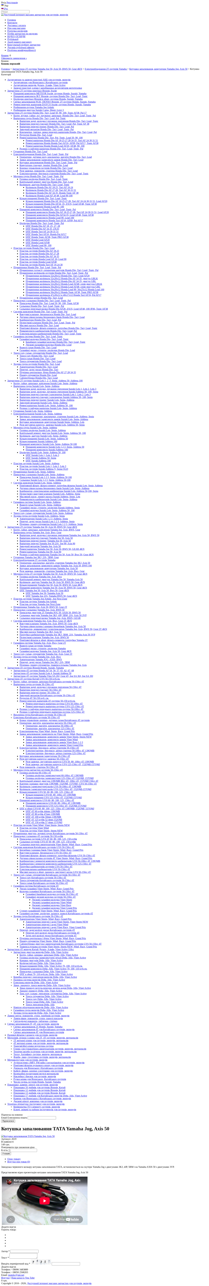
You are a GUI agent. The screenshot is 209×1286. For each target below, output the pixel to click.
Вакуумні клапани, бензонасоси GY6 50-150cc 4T (46, 852)
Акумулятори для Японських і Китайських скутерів (40, 82)
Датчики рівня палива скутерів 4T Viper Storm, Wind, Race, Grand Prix (56, 858)
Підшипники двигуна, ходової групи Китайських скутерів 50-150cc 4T (50, 833)
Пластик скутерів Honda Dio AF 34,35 (39, 256)
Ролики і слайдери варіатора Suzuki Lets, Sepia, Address (48, 408)
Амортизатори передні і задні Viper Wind (47, 924)
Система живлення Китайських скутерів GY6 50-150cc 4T (43, 847)
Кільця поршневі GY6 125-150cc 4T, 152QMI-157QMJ (54, 797)
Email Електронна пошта (14, 1117)
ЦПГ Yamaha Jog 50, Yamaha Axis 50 (44, 593)
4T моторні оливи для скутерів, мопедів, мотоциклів (40, 1043)
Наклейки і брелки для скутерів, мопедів (34, 1076)
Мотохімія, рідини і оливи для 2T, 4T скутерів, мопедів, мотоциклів (42, 1037)
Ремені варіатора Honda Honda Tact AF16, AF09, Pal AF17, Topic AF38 (62, 143)
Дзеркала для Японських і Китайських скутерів (38, 1068)
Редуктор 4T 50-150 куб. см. (34, 698)
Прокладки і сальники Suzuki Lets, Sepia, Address (38, 474)
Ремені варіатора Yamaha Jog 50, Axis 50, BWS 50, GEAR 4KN (52, 549)
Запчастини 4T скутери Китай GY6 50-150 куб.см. (33, 679)
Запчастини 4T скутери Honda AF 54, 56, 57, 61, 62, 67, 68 (43, 670)
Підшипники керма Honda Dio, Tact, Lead (41, 297)
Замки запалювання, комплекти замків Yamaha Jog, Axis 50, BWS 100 (56, 565)
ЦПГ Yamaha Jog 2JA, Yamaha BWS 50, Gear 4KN (51, 596)
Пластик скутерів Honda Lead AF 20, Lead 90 (43, 259)
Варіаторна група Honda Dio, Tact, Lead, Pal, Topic (39, 118)
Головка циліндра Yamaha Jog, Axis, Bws (41, 576)
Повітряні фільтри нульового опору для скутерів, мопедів (43, 1065)
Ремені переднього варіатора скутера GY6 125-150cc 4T (55, 706)
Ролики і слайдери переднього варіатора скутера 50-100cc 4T (51, 709)
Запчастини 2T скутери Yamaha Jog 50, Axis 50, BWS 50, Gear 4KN (47, 69)
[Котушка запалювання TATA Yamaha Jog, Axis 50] (28, 1136)
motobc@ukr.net (16, 1275)
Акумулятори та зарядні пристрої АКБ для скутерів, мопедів (39, 79)
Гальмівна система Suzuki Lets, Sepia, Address (37, 502)
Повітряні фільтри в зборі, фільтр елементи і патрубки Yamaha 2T (54, 640)
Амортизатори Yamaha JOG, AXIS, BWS (41, 659)
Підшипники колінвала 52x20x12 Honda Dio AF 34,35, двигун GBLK (62, 278)
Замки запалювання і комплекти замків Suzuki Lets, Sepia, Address (54, 419)
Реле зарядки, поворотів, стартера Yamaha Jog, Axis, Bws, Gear (52, 571)
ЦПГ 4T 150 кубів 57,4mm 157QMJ (44, 822)
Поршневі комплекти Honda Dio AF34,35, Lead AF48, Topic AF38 (60, 215)
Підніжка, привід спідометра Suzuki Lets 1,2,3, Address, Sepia (51, 524)
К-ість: (4, 1150)
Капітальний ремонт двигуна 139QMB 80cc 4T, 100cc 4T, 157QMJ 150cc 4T (59, 781)
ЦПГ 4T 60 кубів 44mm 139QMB (43, 811)
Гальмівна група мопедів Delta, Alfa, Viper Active (38, 1010)
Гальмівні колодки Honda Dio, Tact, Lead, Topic (44, 339)
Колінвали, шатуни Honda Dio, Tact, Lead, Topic (44, 184)
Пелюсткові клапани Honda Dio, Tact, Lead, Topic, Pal (47, 322)
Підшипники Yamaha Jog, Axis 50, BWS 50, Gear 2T (40, 607)
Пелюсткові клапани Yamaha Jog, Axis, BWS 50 (44, 637)
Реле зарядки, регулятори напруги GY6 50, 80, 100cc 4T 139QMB (60, 761)
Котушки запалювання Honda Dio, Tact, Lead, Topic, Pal (48, 162)
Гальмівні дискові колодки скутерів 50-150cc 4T (51, 897)
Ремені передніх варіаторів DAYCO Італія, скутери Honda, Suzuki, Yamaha (52, 104)
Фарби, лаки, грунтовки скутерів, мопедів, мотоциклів (42, 1057)
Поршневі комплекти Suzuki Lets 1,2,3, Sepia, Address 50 (55, 447)
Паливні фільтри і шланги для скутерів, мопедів (32, 1035)
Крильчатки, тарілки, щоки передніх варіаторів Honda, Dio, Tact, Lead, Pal (58, 132)
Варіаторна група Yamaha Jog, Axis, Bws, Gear (37, 532)
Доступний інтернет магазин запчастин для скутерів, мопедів (59, 1283)
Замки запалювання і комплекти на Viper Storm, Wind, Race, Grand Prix (56, 734)
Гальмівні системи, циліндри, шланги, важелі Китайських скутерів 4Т (56, 913)
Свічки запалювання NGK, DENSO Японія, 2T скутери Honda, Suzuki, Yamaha (54, 101)
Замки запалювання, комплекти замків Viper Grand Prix (54, 745)
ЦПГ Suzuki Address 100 (38, 460)
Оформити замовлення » (14, 58)
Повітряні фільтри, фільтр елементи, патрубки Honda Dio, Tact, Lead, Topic (58, 328)
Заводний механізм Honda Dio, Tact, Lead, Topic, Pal (47, 129)
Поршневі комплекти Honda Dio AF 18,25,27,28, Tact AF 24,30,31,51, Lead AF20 (67, 212)
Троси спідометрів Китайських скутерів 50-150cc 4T (47, 880)
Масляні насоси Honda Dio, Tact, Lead (39, 325)
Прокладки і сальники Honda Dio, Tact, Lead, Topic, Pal (42, 300)
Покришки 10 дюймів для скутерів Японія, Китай (39, 1087)
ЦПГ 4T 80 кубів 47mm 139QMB (43, 814)
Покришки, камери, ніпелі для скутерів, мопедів (32, 1084)
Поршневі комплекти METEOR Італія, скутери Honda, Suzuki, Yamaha (49, 93)
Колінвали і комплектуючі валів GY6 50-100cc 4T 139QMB (50, 786)
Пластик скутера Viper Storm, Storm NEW (41, 830)
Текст (5, 1257)
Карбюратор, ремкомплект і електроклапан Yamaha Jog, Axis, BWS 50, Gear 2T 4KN (63, 629)
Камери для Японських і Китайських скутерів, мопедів (42, 1098)
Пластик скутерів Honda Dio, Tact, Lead (34, 248)
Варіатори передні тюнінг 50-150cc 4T (40, 692)
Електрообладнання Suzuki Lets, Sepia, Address (37, 413)
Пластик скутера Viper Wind (34, 828)
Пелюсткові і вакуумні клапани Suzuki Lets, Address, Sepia (50, 494)
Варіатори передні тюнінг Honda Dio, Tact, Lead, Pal (47, 126)
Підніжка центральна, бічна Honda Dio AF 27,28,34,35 (48, 372)
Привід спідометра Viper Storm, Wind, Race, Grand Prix (48, 941)
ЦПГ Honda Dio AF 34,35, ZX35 (42, 228)
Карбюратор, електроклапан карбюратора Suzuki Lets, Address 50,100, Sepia (59, 491)
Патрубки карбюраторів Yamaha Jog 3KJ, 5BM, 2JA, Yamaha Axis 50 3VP (57, 634)
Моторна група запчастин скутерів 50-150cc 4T (38, 770)
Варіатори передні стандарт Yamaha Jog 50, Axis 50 (46, 538)
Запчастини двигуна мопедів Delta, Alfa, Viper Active (40, 952)
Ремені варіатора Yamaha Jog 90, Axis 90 (40, 552)
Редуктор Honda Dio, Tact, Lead (36, 135)
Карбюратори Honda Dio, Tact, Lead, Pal (40, 320)
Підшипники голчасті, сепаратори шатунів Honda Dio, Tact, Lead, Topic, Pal (59, 270)
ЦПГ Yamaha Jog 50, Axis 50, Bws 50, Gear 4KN (44, 590)
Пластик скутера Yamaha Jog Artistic (38, 601)
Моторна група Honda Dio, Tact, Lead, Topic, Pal (38, 176)
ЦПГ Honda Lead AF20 (38, 240)
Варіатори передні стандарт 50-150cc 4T (41, 690)
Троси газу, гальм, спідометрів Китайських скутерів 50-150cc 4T (46, 875)
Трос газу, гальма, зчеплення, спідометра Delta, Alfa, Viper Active (53, 993)
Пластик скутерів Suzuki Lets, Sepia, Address (36, 463)
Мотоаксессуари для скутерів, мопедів (27, 1060)
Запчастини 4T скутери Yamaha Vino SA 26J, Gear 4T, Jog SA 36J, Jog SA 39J (53, 676)
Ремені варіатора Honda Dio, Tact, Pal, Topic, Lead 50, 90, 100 (51, 137)
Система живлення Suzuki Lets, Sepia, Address (37, 482)
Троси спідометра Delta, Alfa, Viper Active (47, 996)
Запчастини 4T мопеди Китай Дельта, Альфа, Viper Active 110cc (40, 949)
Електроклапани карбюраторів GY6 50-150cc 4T (45, 869)
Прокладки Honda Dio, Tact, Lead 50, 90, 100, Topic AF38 (49, 303)
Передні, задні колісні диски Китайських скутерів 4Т (47, 930)
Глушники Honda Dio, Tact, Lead (30, 151)
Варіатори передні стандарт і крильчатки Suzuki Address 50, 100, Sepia (56, 397)
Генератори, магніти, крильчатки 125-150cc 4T (50, 728)
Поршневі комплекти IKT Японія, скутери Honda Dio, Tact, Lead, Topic (50, 96)
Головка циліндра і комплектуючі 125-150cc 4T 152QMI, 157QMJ (60, 778)
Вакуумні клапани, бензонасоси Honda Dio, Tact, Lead (48, 314)
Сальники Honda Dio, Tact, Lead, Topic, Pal (42, 306)
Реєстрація (12, 2)
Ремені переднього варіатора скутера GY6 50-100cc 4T (54, 703)
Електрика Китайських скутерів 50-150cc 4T (36, 717)
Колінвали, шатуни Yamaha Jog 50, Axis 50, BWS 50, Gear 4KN (52, 582)
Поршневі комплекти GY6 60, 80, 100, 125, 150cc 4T (47, 800)
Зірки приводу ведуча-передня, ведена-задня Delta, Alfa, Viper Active (55, 988)
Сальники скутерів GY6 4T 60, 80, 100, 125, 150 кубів (48, 841)
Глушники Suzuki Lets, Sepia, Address (32, 411)
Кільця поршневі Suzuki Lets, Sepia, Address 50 (44, 438)
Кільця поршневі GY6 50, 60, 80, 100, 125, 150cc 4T (46, 792)
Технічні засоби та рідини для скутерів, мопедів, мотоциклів (45, 1051)
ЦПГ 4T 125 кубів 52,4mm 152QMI (44, 819)
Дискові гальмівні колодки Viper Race (51, 905)
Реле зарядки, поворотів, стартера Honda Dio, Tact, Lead (49, 170)
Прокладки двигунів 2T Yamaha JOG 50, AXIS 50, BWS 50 (50, 612)
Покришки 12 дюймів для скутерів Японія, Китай (39, 1090)
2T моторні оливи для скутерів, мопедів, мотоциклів (40, 1040)
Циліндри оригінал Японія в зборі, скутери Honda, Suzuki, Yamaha (48, 99)
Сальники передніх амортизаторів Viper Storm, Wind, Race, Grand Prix (56, 844)
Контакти (12, 22)
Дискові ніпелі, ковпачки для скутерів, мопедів (37, 1101)
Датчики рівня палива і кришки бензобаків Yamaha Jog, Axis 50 (53, 626)
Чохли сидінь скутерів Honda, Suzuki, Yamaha (37, 1082)
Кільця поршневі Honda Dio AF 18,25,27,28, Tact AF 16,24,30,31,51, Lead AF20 (66, 201)
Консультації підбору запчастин (23, 44)
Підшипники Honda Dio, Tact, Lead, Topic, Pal (37, 267)
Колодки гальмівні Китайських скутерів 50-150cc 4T (47, 891)
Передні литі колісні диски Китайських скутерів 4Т (53, 933)
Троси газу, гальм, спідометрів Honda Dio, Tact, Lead (40, 353)
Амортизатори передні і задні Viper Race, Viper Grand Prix (56, 927)
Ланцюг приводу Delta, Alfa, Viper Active (41, 991)
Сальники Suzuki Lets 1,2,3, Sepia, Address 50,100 (45, 480)
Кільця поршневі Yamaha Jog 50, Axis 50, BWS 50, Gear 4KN (51, 585)
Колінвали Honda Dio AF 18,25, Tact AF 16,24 (49, 187)
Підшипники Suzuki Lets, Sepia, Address (34, 471)
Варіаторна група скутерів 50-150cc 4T (33, 684)
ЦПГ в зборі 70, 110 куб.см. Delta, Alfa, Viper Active (46, 974)
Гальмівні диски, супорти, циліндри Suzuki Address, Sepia (50, 507)
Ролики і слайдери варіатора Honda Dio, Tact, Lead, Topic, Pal (51, 148)
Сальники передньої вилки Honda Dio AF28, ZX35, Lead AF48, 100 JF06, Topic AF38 (64, 309)
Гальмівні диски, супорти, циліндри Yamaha (43, 648)
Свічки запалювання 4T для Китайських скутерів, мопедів (44, 1029)
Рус (6, 8)
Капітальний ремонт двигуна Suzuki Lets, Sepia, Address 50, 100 (53, 433)
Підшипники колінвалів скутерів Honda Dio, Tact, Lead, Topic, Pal (54, 273)
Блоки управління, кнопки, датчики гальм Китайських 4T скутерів (55, 720)
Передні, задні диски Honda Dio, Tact (39, 369)
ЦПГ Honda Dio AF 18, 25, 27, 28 (43, 226)
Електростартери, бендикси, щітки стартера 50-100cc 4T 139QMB (60, 750)
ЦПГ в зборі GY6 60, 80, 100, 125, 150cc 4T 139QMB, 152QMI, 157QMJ (57, 808)
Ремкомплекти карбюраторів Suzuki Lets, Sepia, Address (48, 499)
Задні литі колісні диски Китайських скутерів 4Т (51, 935)
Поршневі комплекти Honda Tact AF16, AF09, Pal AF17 (54, 220)
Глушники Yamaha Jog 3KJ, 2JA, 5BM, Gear (36, 557)
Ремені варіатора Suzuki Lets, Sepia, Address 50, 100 (46, 405)
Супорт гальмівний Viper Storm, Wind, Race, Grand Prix (48, 910)
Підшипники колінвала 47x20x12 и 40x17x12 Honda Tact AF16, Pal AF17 (63, 295)
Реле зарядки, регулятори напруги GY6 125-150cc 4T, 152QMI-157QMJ (63, 764)
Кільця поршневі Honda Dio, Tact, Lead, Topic (43, 198)
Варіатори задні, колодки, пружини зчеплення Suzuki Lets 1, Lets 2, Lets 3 (58, 389)
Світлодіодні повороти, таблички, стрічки (35, 1021)
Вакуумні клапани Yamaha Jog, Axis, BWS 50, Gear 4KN (49, 623)
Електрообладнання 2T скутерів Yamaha (106, 69)
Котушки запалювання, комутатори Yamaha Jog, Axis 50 (158, 69)
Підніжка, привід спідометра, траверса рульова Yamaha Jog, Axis (53, 665)
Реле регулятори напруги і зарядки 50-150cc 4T (44, 759)
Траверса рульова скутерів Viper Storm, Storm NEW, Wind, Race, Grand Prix (58, 946)
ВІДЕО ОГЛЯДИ (16, 36)
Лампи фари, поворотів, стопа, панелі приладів (38, 1018)
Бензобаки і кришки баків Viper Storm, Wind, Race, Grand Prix (51, 850)
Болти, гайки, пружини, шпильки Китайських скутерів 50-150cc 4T (48, 681)
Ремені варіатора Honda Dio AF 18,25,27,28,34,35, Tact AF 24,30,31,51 (62, 140)
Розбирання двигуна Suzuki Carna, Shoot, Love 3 (38, 110)
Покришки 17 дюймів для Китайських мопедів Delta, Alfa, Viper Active (50, 1095)
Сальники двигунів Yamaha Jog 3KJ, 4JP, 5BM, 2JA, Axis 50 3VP (53, 615)
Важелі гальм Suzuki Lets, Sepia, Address (40, 505)
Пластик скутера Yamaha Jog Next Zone (40, 604)
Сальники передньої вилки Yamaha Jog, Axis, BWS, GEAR (50, 618)
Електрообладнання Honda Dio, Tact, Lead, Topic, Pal (40, 154)
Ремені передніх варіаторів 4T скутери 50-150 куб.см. (47, 701)
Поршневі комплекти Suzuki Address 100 (47, 449)
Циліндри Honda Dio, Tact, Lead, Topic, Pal (42, 223)
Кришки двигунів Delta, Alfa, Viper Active (41, 960)
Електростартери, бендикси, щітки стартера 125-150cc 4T (56, 753)
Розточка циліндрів (17, 31)
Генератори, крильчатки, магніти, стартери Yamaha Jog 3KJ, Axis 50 (55, 563)
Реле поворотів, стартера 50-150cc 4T (39, 767)
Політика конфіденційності (21, 50)
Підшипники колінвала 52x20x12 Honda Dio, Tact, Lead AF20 (58, 275)
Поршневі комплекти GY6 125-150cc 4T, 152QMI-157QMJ (56, 806)
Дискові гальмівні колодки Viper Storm (52, 899)
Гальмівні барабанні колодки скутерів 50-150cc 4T (52, 894)
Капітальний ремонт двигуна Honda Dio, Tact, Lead (46, 182)
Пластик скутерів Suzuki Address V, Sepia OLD (44, 469)
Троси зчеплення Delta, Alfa (40, 1004)
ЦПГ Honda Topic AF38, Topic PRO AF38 (47, 237)
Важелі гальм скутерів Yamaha (35, 645)
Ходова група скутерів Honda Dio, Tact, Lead (36, 364)
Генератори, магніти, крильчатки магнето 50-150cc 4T (48, 723)
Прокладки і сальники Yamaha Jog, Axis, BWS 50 (38, 609)
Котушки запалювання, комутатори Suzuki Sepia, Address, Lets (52, 422)
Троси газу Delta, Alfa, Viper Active (44, 999)
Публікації (12, 39)
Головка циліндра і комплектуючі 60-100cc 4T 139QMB (55, 775)
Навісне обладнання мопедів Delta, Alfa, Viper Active (40, 1007)
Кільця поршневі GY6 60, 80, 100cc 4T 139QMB (51, 794)
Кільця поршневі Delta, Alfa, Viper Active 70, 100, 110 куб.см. (51, 966)
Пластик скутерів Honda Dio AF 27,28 (39, 253)
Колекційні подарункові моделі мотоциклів (36, 1073)
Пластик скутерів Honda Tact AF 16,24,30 (41, 264)
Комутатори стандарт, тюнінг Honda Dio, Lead (44, 165)
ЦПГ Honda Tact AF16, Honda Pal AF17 (46, 234)
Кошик (4, 55)
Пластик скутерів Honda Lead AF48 (38, 262)
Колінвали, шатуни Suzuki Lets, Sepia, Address (43, 436)
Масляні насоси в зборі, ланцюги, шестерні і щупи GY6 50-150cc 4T (55, 872)
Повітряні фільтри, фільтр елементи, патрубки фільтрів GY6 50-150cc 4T (57, 855)
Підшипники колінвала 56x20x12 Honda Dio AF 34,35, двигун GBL (61, 281)
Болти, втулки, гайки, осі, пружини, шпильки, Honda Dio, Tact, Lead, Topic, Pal (54, 115)
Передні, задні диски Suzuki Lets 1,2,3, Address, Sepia (47, 521)
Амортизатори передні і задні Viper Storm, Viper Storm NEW (57, 921)
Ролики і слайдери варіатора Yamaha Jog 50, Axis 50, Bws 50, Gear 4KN (57, 554)
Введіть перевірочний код (15, 1263)
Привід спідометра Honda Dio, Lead (38, 375)
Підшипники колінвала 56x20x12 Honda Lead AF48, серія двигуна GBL (63, 286)
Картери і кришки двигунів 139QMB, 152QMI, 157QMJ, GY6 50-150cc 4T (58, 783)
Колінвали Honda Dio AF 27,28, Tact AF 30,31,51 (51, 190)
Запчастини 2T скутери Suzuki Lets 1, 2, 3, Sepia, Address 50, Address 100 (45, 380)
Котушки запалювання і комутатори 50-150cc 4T (45, 756)
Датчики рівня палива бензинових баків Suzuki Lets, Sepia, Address (54, 488)
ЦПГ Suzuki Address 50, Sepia (41, 458)
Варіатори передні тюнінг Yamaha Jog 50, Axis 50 (45, 540)
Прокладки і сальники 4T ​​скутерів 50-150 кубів (38, 836)
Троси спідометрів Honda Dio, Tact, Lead (41, 361)
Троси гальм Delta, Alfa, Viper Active (44, 1002)
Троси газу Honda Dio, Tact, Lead (37, 355)
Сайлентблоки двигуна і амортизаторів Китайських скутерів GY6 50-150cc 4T (61, 944)
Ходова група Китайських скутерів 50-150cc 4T (38, 916)
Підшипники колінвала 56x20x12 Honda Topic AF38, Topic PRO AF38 (62, 292)
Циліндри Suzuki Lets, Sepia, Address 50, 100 (42, 452)
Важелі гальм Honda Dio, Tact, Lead (38, 347)
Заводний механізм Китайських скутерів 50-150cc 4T (47, 695)
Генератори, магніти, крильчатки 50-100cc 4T (49, 725)
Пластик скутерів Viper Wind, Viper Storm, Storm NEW (41, 825)
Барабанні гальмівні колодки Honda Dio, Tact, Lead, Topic (55, 342)
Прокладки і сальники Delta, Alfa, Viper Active (43, 971)
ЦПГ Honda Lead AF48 (38, 242)
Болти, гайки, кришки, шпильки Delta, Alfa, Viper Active (49, 955)
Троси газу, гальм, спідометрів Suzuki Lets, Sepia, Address (43, 513)
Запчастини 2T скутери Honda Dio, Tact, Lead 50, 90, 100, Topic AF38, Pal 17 (47, 113)
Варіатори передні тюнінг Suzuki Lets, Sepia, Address (47, 400)
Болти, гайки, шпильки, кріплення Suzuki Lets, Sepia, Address (45, 383)
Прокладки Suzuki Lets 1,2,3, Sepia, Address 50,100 (46, 477)
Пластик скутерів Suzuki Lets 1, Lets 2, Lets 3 (43, 466)
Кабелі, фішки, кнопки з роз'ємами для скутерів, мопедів (43, 1071)
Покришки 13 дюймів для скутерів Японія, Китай (39, 1093)
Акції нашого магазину (19, 42)
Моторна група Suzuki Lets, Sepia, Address (35, 427)
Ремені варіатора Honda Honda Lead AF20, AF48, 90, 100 (55, 146)
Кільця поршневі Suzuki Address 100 (38, 441)
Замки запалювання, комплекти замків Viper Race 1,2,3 (54, 742)
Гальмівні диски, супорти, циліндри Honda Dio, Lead (47, 350)
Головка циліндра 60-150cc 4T (35, 772)
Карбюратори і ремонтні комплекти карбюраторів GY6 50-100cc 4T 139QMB (60, 861)
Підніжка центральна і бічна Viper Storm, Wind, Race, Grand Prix (53, 938)
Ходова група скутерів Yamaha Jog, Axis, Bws (37, 656)
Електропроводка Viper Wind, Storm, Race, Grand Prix (47, 731)
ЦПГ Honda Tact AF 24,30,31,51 (42, 231)
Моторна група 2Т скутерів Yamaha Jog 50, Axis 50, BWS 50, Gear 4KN (50, 574)
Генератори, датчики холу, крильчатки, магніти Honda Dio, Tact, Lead (56, 157)
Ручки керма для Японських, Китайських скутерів (39, 1079)
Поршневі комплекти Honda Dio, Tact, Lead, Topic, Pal (48, 209)
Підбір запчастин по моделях (22, 33)
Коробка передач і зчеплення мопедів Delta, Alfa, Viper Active (45, 977)
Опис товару (14, 1159)
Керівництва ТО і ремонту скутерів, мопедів (36, 1106)
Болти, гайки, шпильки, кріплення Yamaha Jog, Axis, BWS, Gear (46, 529)
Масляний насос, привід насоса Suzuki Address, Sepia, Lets (50, 496)
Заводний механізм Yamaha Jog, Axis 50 (40, 546)
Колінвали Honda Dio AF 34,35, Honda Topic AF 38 (52, 193)
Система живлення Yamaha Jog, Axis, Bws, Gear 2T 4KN (42, 621)
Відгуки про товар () (18, 1161)
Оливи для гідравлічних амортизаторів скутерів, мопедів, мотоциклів (49, 1048)
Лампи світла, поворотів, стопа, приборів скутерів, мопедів (38, 1015)
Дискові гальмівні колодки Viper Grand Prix (54, 908)
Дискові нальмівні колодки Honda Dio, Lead (48, 344)
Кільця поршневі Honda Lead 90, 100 (45, 206)
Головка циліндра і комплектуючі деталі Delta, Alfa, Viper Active (53, 957)
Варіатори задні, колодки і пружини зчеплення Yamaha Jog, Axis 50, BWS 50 (59, 535)
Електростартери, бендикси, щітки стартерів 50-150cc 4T (49, 748)
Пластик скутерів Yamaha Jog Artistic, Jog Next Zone (40, 598)
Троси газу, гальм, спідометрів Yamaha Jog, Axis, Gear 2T (42, 654)
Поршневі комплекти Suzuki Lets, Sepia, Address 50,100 (48, 444)
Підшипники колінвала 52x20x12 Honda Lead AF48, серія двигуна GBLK (64, 284)
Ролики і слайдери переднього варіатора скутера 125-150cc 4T (52, 712)
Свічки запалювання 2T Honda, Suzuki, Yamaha (37, 1026)
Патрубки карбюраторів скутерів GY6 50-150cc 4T (46, 866)
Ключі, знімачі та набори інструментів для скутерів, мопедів (44, 1109)
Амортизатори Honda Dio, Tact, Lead (39, 367)
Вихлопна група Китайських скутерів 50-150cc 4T (39, 714)
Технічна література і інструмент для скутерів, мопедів (36, 1104)
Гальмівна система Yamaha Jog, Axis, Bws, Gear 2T (39, 643)
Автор (5, 1251)
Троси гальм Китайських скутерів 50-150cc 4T (44, 883)
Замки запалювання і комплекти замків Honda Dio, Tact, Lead (51, 159)
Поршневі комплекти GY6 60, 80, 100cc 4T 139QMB (53, 803)
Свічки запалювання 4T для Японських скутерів (38, 1032)
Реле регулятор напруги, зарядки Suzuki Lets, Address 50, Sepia (52, 425)
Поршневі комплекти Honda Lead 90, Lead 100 (50, 217)
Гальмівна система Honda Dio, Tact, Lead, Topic (38, 336)
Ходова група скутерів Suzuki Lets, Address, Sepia (39, 516)
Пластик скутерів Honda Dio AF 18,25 (39, 251)
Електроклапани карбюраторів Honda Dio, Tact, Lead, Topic (50, 333)
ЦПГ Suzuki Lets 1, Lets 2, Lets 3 (42, 455)
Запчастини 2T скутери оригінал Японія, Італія (32, 90)
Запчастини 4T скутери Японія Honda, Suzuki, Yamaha (35, 667)
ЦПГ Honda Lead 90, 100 (38, 245)
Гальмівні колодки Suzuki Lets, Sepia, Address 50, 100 (47, 510)
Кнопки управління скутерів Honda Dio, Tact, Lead (46, 168)
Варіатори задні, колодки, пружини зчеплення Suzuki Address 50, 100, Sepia (59, 391)
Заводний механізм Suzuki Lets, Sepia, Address (43, 402)
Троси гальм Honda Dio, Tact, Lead (37, 358)
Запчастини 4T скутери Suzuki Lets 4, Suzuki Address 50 (42, 673)
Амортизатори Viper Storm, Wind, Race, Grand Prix (46, 919)
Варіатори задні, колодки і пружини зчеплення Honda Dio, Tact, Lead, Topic (59, 121)
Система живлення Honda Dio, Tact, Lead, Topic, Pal (40, 311)
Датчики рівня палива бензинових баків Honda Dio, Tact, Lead (52, 317)
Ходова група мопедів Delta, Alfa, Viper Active (37, 1013)
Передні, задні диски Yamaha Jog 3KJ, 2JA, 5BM (45, 662)
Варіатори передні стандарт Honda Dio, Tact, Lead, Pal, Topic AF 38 (54, 124)
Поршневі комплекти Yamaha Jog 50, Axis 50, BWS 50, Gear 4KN (53, 587)
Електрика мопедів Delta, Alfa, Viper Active (35, 982)
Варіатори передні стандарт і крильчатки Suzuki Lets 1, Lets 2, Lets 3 (55, 394)
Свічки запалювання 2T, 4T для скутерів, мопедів (33, 1024)
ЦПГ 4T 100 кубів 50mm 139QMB (43, 817)
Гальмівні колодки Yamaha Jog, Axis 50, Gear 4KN (45, 651)
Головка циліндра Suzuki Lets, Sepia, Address (43, 430)
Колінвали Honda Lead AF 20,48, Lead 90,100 (49, 195)
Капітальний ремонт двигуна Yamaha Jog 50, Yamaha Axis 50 (51, 579)
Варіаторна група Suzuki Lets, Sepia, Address (36, 386)
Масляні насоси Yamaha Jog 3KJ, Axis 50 (41, 632)
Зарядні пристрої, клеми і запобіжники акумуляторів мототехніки (47, 88)
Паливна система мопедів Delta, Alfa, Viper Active (39, 979)
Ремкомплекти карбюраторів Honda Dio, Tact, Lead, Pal (48, 331)
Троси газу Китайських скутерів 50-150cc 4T (43, 877)
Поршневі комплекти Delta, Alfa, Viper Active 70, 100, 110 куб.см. (53, 968)
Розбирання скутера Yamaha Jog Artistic (33, 107)
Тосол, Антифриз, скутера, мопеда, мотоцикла (37, 1054)
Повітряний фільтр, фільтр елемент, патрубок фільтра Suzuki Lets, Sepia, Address (61, 485)
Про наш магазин (16, 28)
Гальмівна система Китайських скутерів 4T (36, 886)
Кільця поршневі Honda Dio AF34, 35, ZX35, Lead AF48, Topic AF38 (61, 204)
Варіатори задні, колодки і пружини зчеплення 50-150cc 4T (51, 687)
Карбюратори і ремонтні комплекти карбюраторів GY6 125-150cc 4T (55, 863)
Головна (11, 20)
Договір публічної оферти (20, 47)
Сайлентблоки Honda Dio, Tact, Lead (39, 378)
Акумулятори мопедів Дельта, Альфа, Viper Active (39, 85)
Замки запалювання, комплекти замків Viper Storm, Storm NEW (59, 736)
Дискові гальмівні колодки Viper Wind (51, 902)
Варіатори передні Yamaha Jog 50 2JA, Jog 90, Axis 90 (47, 543)
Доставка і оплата (16, 25)
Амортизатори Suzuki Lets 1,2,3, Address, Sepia (44, 518)
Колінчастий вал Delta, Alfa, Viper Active (41, 963)
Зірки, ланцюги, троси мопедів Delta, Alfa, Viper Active (41, 985)
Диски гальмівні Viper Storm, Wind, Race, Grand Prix (47, 888)
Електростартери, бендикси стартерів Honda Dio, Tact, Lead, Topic (54, 173)
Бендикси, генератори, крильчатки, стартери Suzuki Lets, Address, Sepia (57, 416)
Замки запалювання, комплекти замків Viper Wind (52, 739)
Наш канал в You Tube (23, 1277)
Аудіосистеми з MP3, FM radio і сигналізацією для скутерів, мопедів (48, 1062)
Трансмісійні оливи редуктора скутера (33, 1046)
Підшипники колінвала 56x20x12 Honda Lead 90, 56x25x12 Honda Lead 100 (65, 289)
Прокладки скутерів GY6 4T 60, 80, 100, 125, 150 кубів (48, 839)
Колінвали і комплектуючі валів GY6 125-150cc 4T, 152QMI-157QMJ (55, 789)
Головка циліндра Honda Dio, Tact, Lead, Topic (44, 179)
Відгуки (5, 1277)
